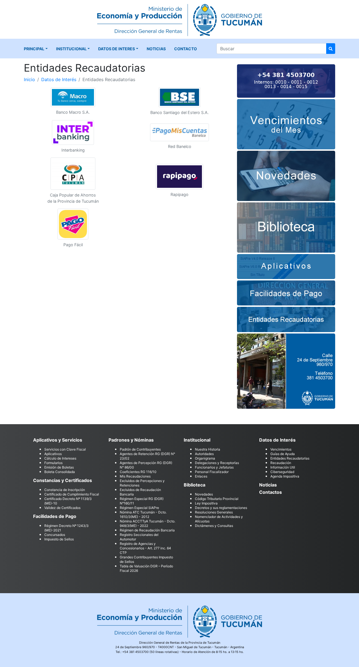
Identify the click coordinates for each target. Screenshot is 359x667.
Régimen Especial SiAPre (139, 508)
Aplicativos (53, 454)
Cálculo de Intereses (60, 458)
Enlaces (201, 476)
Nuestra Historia (207, 449)
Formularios (53, 463)
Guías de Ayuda (282, 454)
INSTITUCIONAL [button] (71, 48)
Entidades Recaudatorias (289, 458)
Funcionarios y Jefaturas (214, 467)
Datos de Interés (58, 79)
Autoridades (204, 454)
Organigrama (205, 458)
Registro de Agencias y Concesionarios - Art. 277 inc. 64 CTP (145, 548)
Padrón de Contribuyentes (140, 449)
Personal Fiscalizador (212, 472)
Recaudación (280, 463)
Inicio (29, 79)
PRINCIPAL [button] (34, 48)
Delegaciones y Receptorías (217, 463)
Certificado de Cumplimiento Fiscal (71, 494)
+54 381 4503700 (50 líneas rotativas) (150, 652)
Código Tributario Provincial (216, 499)
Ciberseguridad (282, 472)
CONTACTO (185, 48)
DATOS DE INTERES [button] (116, 48)
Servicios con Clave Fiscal (65, 449)
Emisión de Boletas (59, 467)
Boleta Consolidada (59, 472)
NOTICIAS (156, 48)
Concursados (54, 535)
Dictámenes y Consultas (214, 526)
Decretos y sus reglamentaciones (221, 508)
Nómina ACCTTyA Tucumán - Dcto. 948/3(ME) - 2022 (147, 523)
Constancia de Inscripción (64, 490)
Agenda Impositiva (284, 476)
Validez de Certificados (62, 508)
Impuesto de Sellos (59, 539)
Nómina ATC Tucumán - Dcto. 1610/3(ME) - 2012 (143, 514)
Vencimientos (280, 449)
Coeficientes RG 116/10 (138, 472)
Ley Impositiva (206, 503)
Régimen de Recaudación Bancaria (147, 530)
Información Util (282, 467)
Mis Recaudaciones (135, 476)
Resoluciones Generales (214, 512)
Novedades (204, 494)
